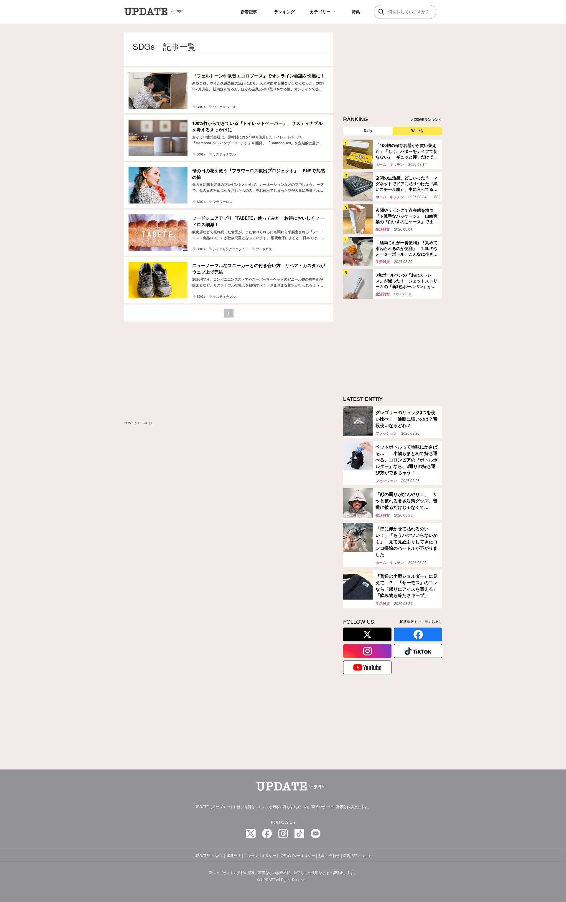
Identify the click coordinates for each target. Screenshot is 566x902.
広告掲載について (357, 855)
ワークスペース (224, 107)
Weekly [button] (417, 131)
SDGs (201, 107)
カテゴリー (320, 11)
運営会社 (233, 855)
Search (381, 12)
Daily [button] (368, 131)
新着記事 (249, 11)
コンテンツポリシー (260, 855)
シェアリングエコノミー (231, 249)
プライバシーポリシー (297, 855)
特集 (356, 11)
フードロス (264, 249)
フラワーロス (222, 201)
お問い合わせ (329, 855)
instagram (367, 651)
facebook (418, 635)
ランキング (284, 11)
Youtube (367, 668)
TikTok (418, 651)
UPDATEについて (209, 855)
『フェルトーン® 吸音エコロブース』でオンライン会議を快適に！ (258, 76)
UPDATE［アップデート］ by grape (161, 11)
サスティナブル (224, 154)
